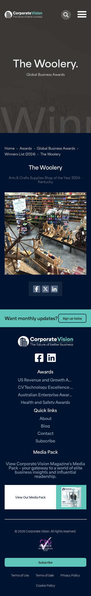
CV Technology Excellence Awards (45, 387)
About (45, 418)
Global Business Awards (56, 148)
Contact (45, 433)
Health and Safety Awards (45, 402)
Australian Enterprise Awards (45, 394)
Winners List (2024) (20, 153)
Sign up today (72, 318)
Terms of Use (20, 575)
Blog (45, 426)
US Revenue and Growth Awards (45, 379)
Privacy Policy (70, 575)
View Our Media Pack (30, 497)
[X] (45, 289)
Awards (26, 148)
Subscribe (45, 440)
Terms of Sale (45, 575)
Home (10, 148)
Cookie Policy (45, 585)
